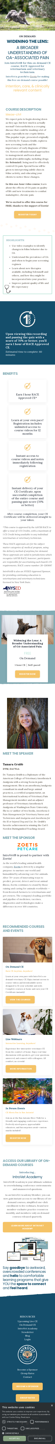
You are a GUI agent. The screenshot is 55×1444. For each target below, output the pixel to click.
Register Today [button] (27, 214)
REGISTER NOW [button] (27, 674)
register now (18, 1138)
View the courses (20, 999)
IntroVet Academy (27, 1328)
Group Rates (27, 1373)
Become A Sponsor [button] (27, 1386)
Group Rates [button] (27, 1397)
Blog (27, 1335)
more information (21, 1068)
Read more (25, 1417)
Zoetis (33, 76)
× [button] (52, 1406)
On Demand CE (27, 1324)
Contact (27, 1377)
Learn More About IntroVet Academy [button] (27, 1227)
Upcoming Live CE (28, 1321)
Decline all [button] (40, 1438)
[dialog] (27, 1423)
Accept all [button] (14, 1438)
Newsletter (27, 1332)
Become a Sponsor (27, 1369)
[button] (27, 1433)
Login (27, 1339)
